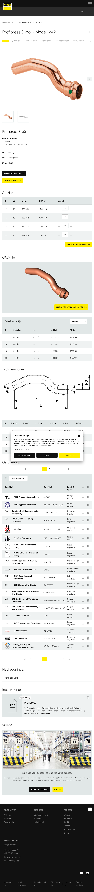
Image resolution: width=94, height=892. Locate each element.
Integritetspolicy (40, 883)
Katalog (7, 818)
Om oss (67, 815)
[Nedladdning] (34, 337)
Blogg (66, 833)
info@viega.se (13, 861)
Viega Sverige (7, 22)
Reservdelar (9, 822)
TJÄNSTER (39, 810)
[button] (47, 678)
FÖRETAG (68, 810)
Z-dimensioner (30, 41)
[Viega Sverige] (7, 3)
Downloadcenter (41, 815)
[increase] (71, 209)
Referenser (68, 818)
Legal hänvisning (21, 883)
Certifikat (9, 487)
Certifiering (46, 41)
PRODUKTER (10, 810)
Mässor (67, 825)
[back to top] (90, 809)
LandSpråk (70, 488)
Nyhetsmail (39, 822)
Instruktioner (78, 41)
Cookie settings (79, 883)
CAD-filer (16, 41)
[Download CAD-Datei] (34, 330)
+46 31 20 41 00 (14, 857)
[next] (89, 79)
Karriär (66, 822)
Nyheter (7, 815)
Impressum (8, 883)
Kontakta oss (69, 829)
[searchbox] (45, 11)
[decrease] (59, 209)
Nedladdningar (62, 41)
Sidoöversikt (55, 883)
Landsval (68, 883)
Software (37, 818)
